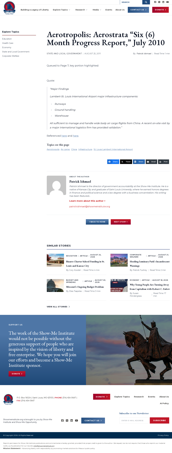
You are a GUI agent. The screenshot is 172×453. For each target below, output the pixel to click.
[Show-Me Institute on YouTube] (167, 2)
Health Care (7, 43)
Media (96, 10)
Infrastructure (85, 149)
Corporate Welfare (10, 56)
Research (80, 10)
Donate (159, 10)
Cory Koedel (75, 270)
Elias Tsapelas (75, 291)
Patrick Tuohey (140, 270)
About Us (120, 10)
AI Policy (164, 403)
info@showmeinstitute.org (43, 446)
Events (108, 10)
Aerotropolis (53, 149)
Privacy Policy (163, 435)
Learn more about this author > (87, 201)
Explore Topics (60, 10)
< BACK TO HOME (97, 222)
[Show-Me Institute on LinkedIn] (163, 2)
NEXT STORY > (121, 222)
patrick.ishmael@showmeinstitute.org (89, 206)
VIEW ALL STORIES (57, 306)
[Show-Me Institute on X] (159, 2)
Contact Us (137, 10)
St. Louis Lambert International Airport (113, 149)
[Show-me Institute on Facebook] (155, 2)
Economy (6, 47)
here (64, 135)
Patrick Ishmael (144, 53)
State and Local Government (15, 52)
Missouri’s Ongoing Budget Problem (85, 286)
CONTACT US (92, 420)
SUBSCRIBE (159, 420)
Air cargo (65, 149)
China (74, 149)
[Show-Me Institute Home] (9, 7)
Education (7, 39)
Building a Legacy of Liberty (35, 10)
